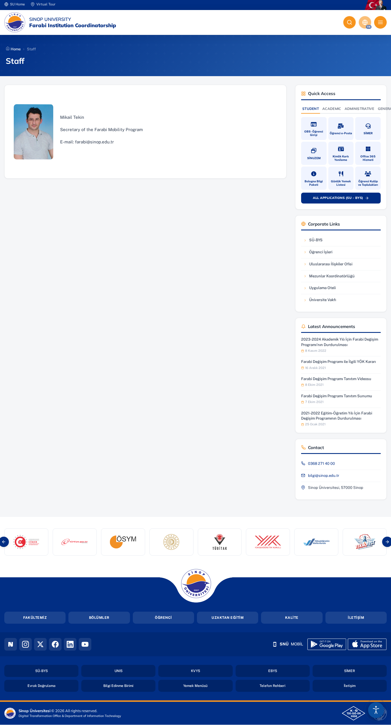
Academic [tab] (331, 108)
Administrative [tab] (359, 108)
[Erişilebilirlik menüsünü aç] (376, 710)
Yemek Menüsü (207, 685)
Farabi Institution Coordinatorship (72, 25)
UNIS (134, 671)
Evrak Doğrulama (52, 685)
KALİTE (292, 618)
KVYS (211, 671)
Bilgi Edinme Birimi (129, 685)
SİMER (365, 671)
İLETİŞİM (356, 618)
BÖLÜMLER (99, 618)
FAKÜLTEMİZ (35, 618)
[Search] (349, 22)
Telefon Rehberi (285, 685)
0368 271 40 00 (321, 463)
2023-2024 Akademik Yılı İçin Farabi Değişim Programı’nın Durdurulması (339, 342)
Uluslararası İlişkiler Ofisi (327, 265)
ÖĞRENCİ (163, 618)
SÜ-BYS (320, 241)
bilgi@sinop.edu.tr (323, 475)
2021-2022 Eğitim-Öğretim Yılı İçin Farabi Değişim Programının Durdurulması (336, 415)
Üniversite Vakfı (320, 301)
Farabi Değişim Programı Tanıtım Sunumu (336, 396)
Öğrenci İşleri (320, 253)
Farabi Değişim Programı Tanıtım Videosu (336, 379)
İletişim (365, 685)
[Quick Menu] (380, 22)
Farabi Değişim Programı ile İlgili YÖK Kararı (338, 361)
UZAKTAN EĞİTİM (228, 618)
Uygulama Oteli (320, 289)
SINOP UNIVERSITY (50, 19)
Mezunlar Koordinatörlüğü (329, 277)
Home (15, 49)
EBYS (289, 671)
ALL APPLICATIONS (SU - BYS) (344, 199)
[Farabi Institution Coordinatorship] (14, 22)
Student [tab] (310, 108)
